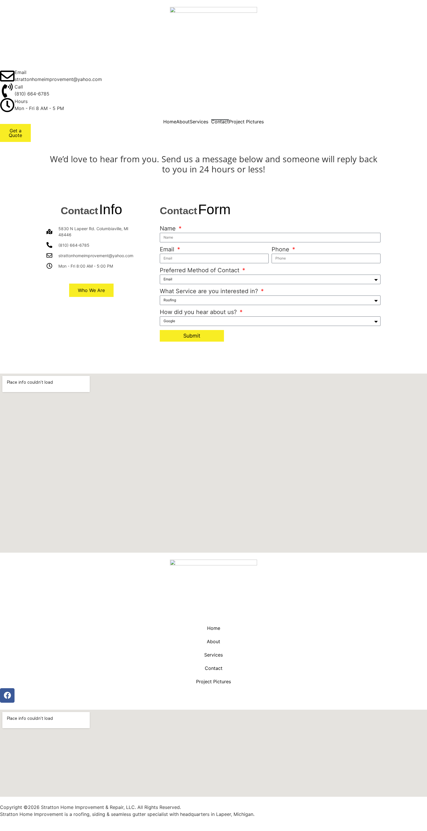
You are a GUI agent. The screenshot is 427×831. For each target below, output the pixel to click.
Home (169, 121)
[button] (200, 121)
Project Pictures (246, 121)
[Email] (7, 76)
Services (199, 121)
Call (19, 87)
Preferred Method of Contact (200, 270)
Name (168, 229)
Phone (281, 249)
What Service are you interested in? (210, 291)
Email (20, 72)
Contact (220, 121)
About (183, 121)
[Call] (7, 90)
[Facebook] (7, 695)
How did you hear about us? (199, 312)
